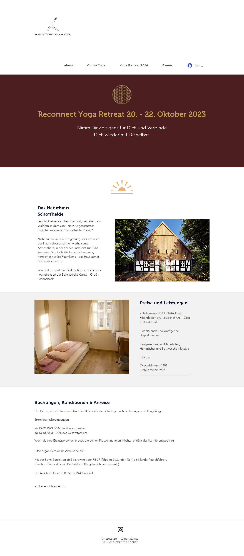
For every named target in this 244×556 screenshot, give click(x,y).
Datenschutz (129, 538)
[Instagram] (120, 529)
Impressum (109, 538)
